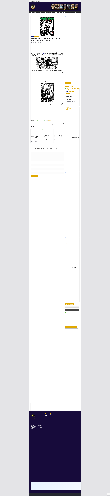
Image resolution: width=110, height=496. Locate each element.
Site (31, 171)
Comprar (34, 12)
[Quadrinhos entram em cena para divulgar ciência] (68, 204)
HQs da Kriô (39, 12)
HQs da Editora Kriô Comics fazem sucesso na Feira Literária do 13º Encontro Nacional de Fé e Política (75, 269)
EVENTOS (48, 12)
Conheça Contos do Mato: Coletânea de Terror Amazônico (58, 136)
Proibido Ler (35, 118)
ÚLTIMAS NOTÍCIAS (37, 36)
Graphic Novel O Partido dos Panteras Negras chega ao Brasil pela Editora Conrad (55, 123)
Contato (74, 12)
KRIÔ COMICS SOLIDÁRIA (67, 12)
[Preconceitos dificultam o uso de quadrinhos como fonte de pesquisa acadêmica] (68, 139)
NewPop (42, 53)
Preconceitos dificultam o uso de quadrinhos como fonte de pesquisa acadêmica (75, 138)
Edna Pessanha (40, 42)
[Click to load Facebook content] (56, 486)
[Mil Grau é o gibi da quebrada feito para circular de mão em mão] (36, 129)
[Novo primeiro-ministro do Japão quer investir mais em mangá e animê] (47, 129)
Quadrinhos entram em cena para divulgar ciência (74, 204)
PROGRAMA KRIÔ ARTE (54, 12)
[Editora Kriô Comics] (32, 12)
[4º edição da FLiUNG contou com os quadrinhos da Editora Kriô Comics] (72, 89)
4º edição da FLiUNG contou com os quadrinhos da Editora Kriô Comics (71, 97)
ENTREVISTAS (61, 12)
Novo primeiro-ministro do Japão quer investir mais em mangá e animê (47, 137)
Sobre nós (46, 415)
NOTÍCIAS (44, 12)
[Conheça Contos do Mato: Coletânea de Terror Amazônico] (59, 129)
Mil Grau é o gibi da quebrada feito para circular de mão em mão (35, 138)
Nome (32, 162)
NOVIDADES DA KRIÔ (71, 91)
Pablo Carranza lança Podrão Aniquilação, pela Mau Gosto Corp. (39, 123)
